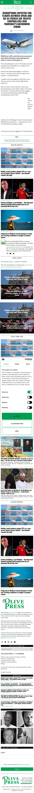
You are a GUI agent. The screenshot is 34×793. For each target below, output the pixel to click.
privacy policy (25, 764)
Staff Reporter (19, 30)
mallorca (13, 140)
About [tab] (28, 364)
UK (28, 140)
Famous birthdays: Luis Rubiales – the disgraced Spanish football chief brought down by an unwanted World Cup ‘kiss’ (17, 204)
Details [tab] (17, 364)
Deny (17, 431)
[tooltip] (7, 253)
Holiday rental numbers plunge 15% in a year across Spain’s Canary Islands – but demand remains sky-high (16, 173)
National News (19, 8)
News (17, 131)
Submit (17, 769)
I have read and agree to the (16, 764)
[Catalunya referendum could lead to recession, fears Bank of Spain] (17, 277)
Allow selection (17, 423)
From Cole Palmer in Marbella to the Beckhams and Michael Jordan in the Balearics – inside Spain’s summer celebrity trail (16, 491)
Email (3, 752)
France (6, 140)
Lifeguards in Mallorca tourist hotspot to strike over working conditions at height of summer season (16, 235)
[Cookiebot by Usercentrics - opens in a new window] (25, 359)
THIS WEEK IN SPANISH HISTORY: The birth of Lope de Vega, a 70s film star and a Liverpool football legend (17, 459)
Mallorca (11, 8)
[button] (31, 649)
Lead (5, 8)
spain (18, 140)
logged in (12, 262)
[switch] (29, 397)
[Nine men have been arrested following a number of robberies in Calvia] (17, 292)
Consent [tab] (6, 364)
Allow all (17, 416)
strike (23, 140)
